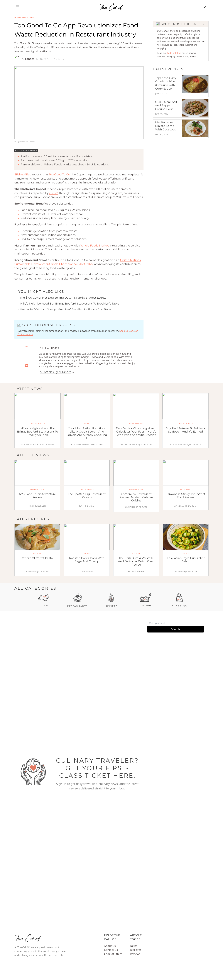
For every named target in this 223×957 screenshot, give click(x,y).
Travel (43, 605)
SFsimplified (22, 174)
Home (17, 17)
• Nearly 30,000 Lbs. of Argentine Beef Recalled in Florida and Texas (65, 309)
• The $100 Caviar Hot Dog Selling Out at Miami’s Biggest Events (62, 297)
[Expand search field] (204, 6)
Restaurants (28, 17)
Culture (145, 605)
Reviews (135, 954)
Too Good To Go (59, 174)
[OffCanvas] (17, 7)
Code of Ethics (174, 53)
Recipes (111, 606)
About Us (110, 946)
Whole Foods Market (94, 245)
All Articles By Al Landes (55, 372)
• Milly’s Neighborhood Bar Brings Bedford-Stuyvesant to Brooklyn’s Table (68, 303)
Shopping (179, 606)
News (133, 946)
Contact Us (111, 950)
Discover (135, 950)
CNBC (53, 193)
